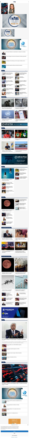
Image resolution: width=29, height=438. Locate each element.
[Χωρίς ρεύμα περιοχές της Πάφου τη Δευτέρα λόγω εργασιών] (4, 66)
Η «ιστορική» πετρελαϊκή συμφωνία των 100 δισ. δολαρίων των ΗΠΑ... (9, 223)
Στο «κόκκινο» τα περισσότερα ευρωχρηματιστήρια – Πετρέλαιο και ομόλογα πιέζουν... (9, 214)
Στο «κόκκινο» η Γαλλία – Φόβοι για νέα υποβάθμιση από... (9, 81)
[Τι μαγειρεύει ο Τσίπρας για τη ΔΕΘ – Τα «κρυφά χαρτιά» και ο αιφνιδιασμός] (4, 85)
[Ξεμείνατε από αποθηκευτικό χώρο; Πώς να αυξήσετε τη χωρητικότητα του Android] (21, 114)
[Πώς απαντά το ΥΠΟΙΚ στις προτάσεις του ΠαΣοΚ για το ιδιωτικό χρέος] (17, 81)
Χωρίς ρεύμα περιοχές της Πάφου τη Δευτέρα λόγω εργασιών (14, 65)
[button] (27, 424)
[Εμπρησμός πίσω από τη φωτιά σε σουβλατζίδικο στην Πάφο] (4, 187)
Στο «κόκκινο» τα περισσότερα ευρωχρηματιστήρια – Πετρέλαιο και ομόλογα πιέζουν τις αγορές (5, 10)
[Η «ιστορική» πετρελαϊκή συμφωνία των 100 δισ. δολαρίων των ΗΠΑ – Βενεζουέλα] (4, 223)
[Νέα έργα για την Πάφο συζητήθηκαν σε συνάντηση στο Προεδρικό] (4, 183)
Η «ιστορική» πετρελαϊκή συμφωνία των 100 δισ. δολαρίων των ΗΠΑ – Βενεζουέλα (7, 252)
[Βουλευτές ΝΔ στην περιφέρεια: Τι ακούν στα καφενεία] (17, 85)
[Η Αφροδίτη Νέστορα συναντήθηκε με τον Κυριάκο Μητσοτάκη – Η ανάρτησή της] (4, 93)
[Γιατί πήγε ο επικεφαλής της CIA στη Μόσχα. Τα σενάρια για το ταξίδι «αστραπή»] (4, 361)
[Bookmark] (6, 4)
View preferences (14, 435)
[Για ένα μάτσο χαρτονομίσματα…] (17, 78)
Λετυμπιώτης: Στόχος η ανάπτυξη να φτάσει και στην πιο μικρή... (10, 191)
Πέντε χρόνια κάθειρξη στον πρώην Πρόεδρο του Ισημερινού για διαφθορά (9, 306)
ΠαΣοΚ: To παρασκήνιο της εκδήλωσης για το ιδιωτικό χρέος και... (9, 89)
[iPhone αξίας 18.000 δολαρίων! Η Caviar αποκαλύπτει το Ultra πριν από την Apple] (21, 103)
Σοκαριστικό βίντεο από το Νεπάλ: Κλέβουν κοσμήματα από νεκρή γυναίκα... (23, 302)
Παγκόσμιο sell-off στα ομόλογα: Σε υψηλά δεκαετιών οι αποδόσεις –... (23, 208)
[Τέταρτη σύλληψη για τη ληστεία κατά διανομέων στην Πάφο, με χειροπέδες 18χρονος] (4, 57)
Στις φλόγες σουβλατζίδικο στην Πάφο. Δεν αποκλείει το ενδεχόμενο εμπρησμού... (23, 177)
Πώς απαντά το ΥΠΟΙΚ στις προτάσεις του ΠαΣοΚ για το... (23, 81)
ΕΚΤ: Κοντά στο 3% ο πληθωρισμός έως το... (12, 416)
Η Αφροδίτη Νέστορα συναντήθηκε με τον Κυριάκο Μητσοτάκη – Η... (10, 93)
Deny (14, 433)
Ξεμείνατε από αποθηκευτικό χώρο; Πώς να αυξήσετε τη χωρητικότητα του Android (21, 120)
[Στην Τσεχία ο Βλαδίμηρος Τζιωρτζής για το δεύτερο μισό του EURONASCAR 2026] (21, 145)
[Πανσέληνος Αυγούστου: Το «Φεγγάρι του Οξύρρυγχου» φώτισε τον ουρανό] (4, 78)
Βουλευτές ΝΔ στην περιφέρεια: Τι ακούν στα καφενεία (23, 85)
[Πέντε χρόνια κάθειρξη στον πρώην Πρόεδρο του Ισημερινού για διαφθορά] (4, 53)
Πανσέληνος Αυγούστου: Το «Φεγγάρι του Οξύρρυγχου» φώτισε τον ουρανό (9, 77)
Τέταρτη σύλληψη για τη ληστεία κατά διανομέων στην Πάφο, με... (23, 174)
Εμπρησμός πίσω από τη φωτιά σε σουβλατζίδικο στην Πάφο (9, 187)
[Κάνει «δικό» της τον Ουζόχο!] (8, 134)
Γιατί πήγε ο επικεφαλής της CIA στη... (12, 360)
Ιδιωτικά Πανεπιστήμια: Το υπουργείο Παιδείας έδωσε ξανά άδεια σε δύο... (23, 74)
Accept (14, 431)
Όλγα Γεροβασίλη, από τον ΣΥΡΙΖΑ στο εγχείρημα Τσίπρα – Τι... (23, 89)
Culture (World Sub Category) (6, 227)
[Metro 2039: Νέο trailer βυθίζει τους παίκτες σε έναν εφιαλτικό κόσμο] (8, 103)
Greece (3, 70)
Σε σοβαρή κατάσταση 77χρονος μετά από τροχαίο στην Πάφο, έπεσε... (23, 170)
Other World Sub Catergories (24, 259)
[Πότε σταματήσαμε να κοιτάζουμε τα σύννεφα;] (11, 8)
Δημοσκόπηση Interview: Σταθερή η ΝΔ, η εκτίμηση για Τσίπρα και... (23, 93)
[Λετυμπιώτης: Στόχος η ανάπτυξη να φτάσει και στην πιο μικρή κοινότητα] (4, 191)
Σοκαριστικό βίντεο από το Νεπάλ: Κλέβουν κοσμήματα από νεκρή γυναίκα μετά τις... (20, 239)
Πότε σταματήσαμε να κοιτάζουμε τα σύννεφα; (11, 10)
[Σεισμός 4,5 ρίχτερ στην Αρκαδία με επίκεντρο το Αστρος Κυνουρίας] (4, 74)
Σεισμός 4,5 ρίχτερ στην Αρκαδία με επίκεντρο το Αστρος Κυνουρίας (9, 74)
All (25, 70)
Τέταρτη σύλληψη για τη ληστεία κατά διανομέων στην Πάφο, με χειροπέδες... (16, 56)
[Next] (27, 70)
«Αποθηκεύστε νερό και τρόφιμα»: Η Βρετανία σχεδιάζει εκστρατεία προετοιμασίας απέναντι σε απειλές (20, 252)
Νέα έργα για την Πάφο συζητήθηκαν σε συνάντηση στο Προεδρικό (9, 183)
